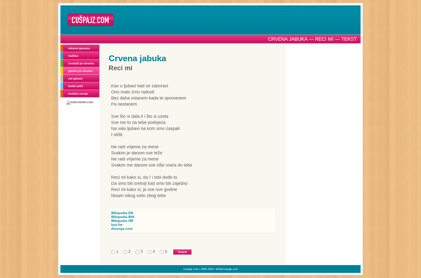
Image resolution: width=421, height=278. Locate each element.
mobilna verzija (78, 93)
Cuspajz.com (90, 20)
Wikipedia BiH (122, 217)
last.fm (116, 225)
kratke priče (75, 86)
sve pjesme (75, 78)
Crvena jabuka (137, 58)
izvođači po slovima (81, 63)
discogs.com (122, 228)
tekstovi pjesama (79, 48)
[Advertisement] (239, 20)
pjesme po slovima (80, 71)
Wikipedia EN (122, 213)
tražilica (73, 55)
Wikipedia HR (122, 221)
